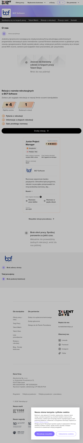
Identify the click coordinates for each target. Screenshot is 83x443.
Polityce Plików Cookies (41, 422)
